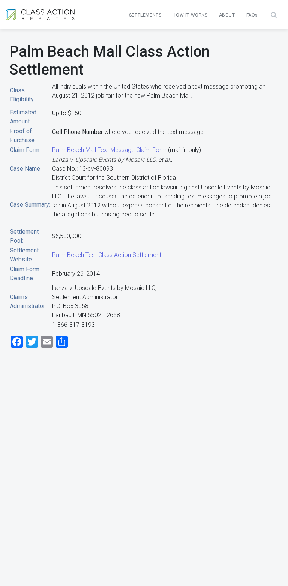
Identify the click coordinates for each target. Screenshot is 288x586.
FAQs (252, 15)
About (227, 15)
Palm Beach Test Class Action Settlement (106, 254)
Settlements (145, 15)
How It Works (189, 15)
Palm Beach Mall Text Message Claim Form (109, 149)
